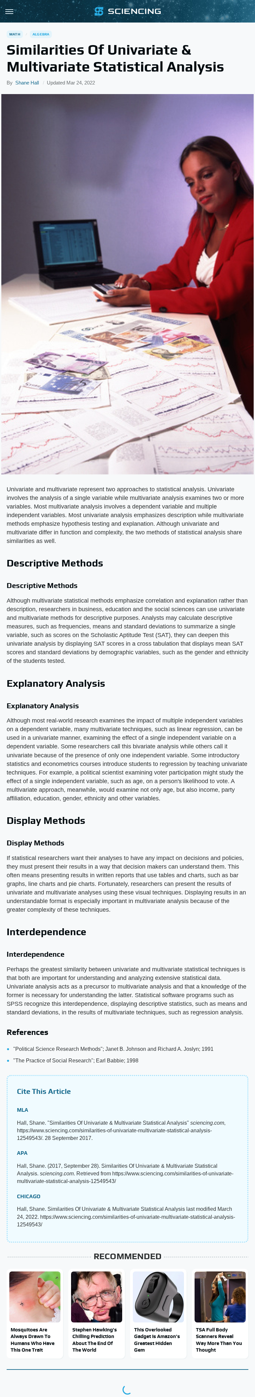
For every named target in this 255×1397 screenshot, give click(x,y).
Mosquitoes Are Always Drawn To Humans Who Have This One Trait (32, 1340)
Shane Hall (27, 82)
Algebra (41, 34)
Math (14, 34)
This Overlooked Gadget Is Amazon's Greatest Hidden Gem (157, 1340)
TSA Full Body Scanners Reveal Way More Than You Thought (219, 1340)
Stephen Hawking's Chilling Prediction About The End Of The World (94, 1340)
